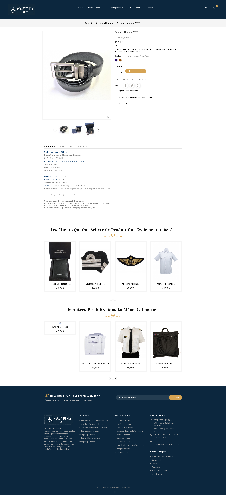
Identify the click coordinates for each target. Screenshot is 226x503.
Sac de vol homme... (166, 363)
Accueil (79, 8)
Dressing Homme (95, 8)
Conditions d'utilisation (126, 427)
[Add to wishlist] (58, 278)
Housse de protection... (60, 284)
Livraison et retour (124, 420)
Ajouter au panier (135, 71)
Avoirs (154, 463)
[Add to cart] (54, 278)
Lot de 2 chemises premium (95, 363)
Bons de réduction (159, 471)
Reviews (82, 146)
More (150, 8)
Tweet (131, 85)
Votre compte (158, 451)
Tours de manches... (60, 327)
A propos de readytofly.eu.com (130, 431)
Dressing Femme (117, 8)
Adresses (156, 467)
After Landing (137, 8)
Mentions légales (124, 424)
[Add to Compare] (62, 278)
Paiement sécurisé (125, 435)
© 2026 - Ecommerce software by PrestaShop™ (113, 487)
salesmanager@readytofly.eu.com (164, 444)
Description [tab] (50, 146)
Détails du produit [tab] (67, 146)
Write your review (124, 38)
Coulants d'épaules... (95, 284)
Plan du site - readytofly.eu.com (130, 445)
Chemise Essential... (166, 284)
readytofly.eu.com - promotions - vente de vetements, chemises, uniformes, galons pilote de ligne (94, 424)
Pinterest (138, 85)
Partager (125, 85)
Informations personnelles (163, 456)
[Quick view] (67, 278)
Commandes (157, 460)
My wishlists (157, 474)
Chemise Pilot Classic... (131, 363)
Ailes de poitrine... (130, 284)
